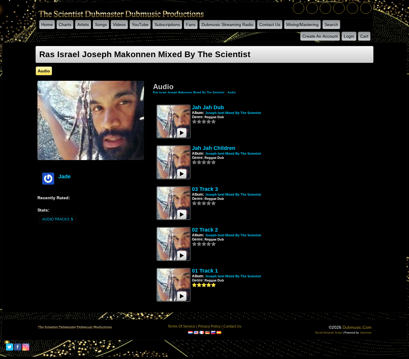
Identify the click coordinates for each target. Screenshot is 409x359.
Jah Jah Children (213, 148)
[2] (197, 121)
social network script (328, 332)
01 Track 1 (205, 271)
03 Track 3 (205, 189)
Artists (83, 24)
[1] (194, 121)
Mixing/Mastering (302, 24)
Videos (119, 24)
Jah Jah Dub (208, 107)
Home (47, 24)
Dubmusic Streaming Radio (227, 24)
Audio (232, 92)
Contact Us (269, 24)
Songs (101, 24)
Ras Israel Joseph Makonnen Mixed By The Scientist (189, 92)
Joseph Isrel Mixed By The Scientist (233, 113)
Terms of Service (181, 326)
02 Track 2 (205, 230)
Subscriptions (167, 24)
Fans (191, 24)
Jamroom (366, 332)
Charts (65, 24)
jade (64, 177)
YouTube (140, 24)
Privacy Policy (209, 326)
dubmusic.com (357, 327)
